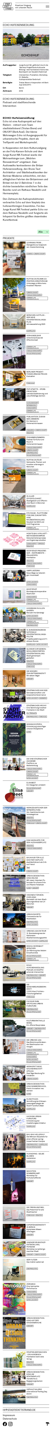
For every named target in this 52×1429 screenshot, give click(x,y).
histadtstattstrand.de (19, 1409)
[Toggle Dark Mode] (47, 1424)
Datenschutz (10, 1418)
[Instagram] (10, 1424)
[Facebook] (5, 1424)
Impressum (9, 1415)
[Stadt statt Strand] (8, 6)
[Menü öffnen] (47, 6)
